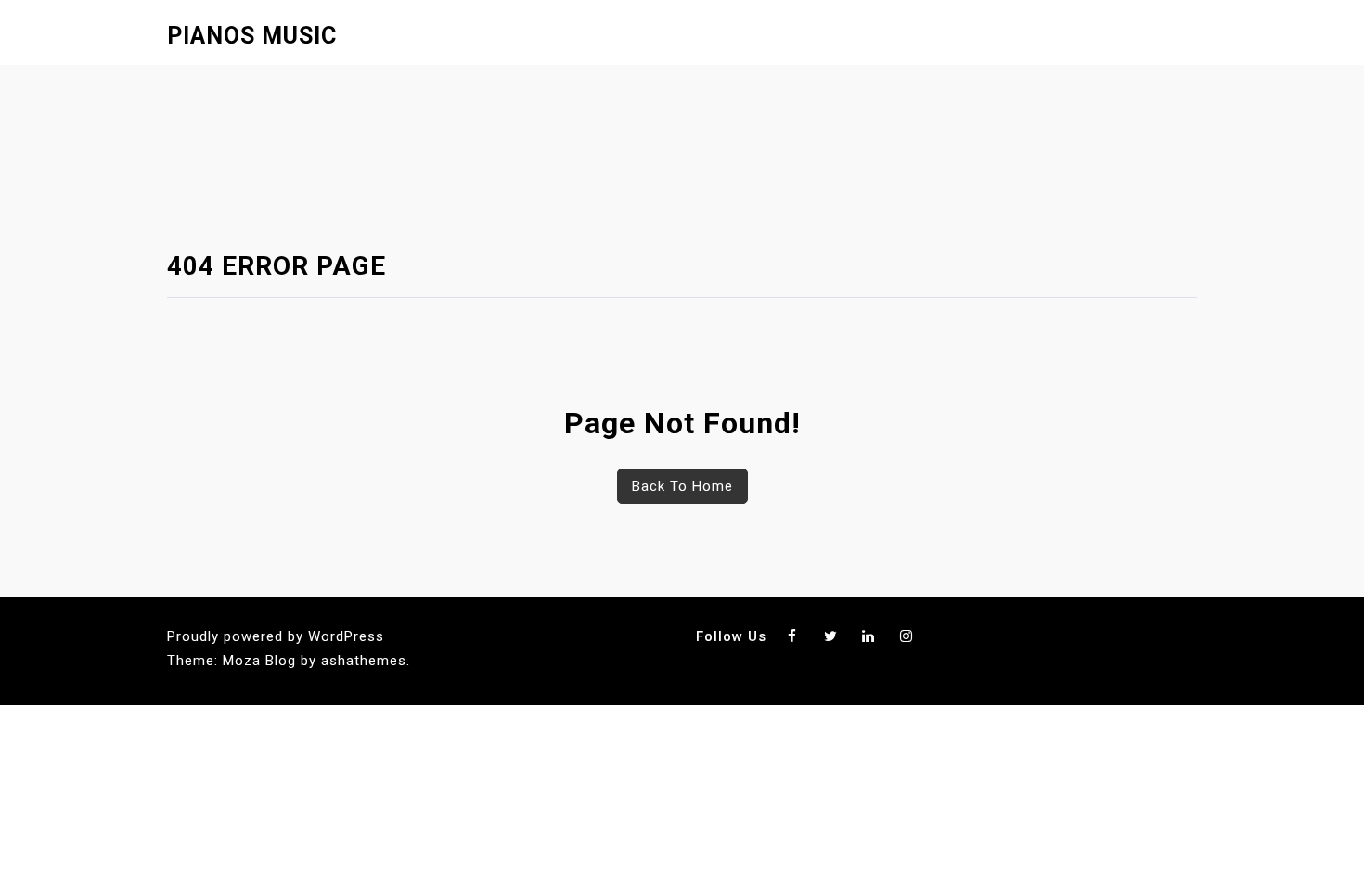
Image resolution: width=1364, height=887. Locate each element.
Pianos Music (252, 35)
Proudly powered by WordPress (275, 636)
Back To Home (682, 486)
